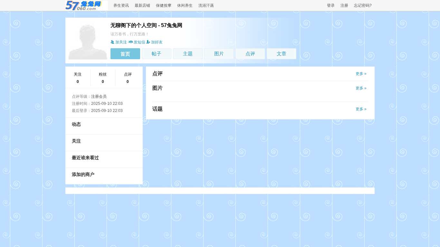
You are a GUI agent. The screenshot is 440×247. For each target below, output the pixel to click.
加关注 (121, 42)
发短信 (139, 42)
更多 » (361, 73)
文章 (281, 53)
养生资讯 (121, 5)
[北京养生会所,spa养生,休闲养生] (86, 9)
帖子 (156, 53)
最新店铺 (142, 5)
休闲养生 (185, 5)
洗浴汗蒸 (206, 5)
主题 (188, 53)
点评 (250, 53)
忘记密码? (363, 5)
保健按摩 (163, 5)
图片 (219, 53)
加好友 (157, 42)
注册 (344, 5)
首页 (125, 54)
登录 (331, 5)
